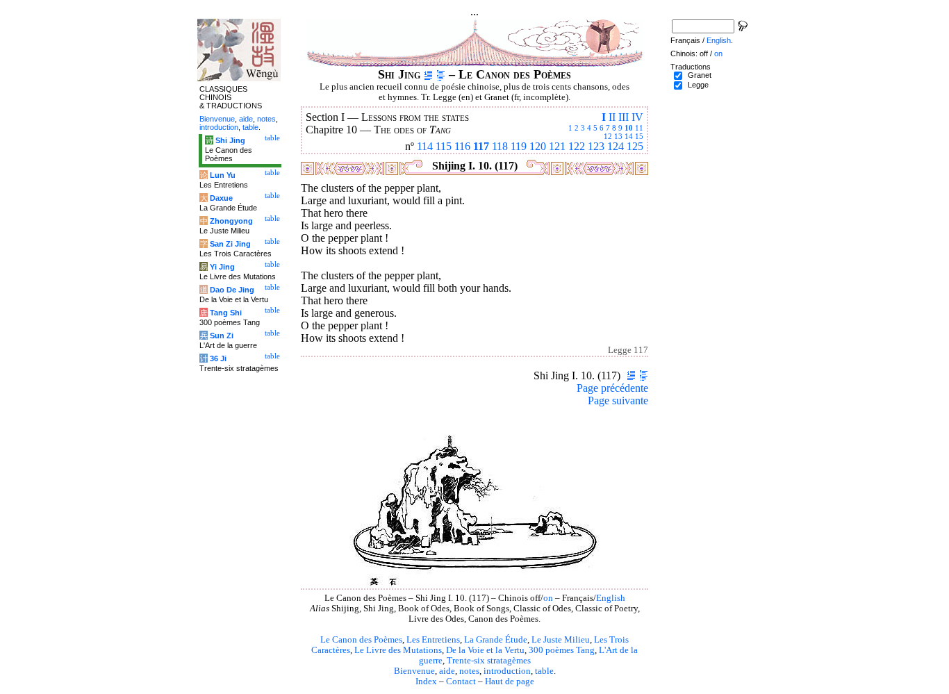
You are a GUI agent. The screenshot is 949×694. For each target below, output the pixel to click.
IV (637, 117)
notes (469, 671)
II (612, 117)
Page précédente (612, 388)
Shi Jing (230, 140)
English (610, 598)
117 (481, 146)
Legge (698, 85)
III (623, 117)
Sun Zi (221, 335)
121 (557, 146)
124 (615, 146)
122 (576, 146)
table (544, 671)
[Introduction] (428, 74)
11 (639, 128)
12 (608, 136)
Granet (699, 75)
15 (639, 136)
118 (500, 146)
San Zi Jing (230, 244)
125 (635, 146)
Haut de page (509, 681)
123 (596, 146)
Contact (461, 681)
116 (462, 146)
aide (447, 671)
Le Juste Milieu (560, 640)
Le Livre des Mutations (398, 650)
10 (629, 128)
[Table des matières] (440, 74)
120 (537, 146)
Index (426, 681)
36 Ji (218, 358)
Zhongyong (231, 221)
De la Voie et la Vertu (485, 650)
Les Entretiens (433, 640)
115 (444, 146)
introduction (507, 671)
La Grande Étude (495, 640)
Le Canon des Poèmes (361, 640)
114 (425, 146)
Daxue (221, 198)
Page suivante (618, 400)
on (548, 598)
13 (618, 136)
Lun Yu (223, 175)
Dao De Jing (232, 290)
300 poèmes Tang (562, 650)
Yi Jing (222, 267)
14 (629, 136)
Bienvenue (414, 671)
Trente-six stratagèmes (489, 661)
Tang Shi (226, 312)
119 (519, 146)
